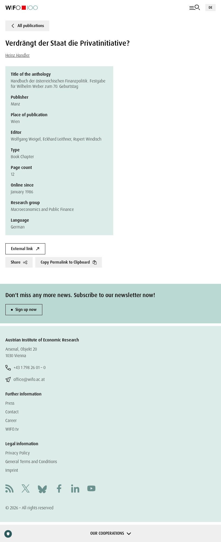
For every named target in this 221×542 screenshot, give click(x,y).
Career (11, 420)
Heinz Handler (17, 55)
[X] (26, 489)
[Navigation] (194, 8)
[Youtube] (91, 489)
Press (9, 403)
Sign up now (26, 309)
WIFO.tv (12, 429)
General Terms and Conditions (31, 461)
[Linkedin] (75, 489)
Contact (12, 412)
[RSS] (9, 489)
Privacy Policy (17, 453)
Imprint (11, 470)
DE (210, 7)
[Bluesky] (42, 489)
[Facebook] (59, 489)
